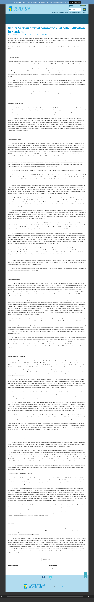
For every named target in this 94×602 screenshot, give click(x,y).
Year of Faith (42, 34)
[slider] (91, 596)
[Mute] (88, 597)
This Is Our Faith (34, 34)
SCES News (27, 34)
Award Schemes (22, 16)
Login (82, 5)
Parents (45, 16)
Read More (77, 2)
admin (21, 34)
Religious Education (55, 16)
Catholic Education (34, 16)
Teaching (75, 16)
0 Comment (48, 34)
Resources (67, 16)
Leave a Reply (47, 559)
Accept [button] (71, 2)
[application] (47, 596)
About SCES (12, 16)
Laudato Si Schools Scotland (17, 20)
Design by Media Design (65, 585)
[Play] (2, 597)
